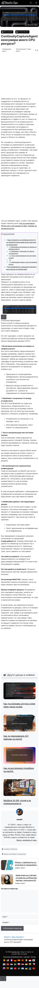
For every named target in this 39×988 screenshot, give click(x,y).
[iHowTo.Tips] (9, 3)
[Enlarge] (3, 317)
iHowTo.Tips (15, 952)
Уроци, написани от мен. (26, 840)
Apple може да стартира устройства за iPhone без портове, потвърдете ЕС (26, 877)
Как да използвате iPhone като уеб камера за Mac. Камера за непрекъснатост (19, 226)
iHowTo (7, 937)
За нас (33, 957)
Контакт (27, 957)
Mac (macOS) (17, 937)
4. (10, 260)
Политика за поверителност (13, 957)
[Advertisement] (19, 74)
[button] (31, 3)
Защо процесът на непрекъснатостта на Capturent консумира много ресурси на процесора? (21, 242)
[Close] (3, 978)
